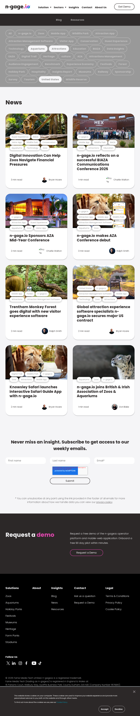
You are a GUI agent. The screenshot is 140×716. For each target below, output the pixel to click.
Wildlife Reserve (76, 79)
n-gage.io (24, 33)
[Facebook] (28, 664)
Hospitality (39, 71)
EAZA (11, 56)
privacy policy (104, 502)
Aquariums (38, 48)
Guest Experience (116, 41)
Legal (109, 588)
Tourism (29, 79)
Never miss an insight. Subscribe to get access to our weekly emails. (70, 445)
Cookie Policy (114, 609)
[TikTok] (41, 664)
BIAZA (96, 48)
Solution (43, 7)
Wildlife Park (80, 33)
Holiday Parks (13, 609)
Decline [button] (119, 709)
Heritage (49, 56)
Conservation (89, 41)
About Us (101, 7)
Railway (103, 71)
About (36, 588)
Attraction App (105, 33)
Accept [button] (104, 709)
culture (66, 56)
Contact (87, 7)
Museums (85, 71)
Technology (16, 48)
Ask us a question (84, 596)
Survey (12, 79)
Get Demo (124, 6)
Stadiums (11, 642)
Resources (77, 20)
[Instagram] (22, 664)
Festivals (106, 64)
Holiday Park (16, 71)
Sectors (59, 7)
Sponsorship (123, 71)
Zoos (41, 33)
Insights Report (62, 71)
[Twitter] (8, 664)
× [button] (133, 692)
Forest (123, 64)
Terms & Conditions (117, 596)
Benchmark (52, 64)
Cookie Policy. (62, 702)
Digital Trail (29, 56)
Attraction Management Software (30, 41)
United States (50, 79)
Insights (74, 7)
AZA (79, 56)
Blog (59, 20)
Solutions (12, 588)
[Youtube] (35, 664)
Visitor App (66, 41)
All (10, 33)
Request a (29, 535)
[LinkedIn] (15, 664)
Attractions (59, 48)
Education (79, 48)
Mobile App (58, 33)
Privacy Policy (114, 602)
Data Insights (115, 48)
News (13, 102)
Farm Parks (12, 635)
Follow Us (11, 657)
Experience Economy (80, 64)
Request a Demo (86, 552)
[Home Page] (17, 6)
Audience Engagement (23, 64)
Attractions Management (105, 56)
